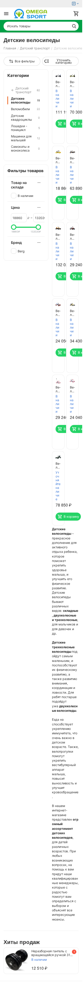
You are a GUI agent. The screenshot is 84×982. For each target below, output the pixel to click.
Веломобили (25, 109)
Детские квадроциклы (25, 117)
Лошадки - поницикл (25, 128)
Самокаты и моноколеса (25, 148)
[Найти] (74, 26)
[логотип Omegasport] (30, 13)
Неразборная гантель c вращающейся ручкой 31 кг (50, 953)
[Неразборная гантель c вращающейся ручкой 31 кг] (16, 960)
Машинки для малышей (25, 138)
